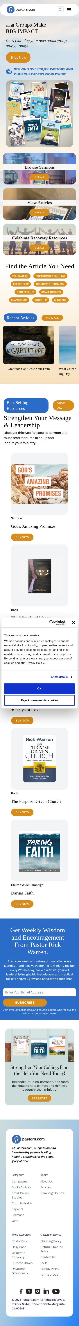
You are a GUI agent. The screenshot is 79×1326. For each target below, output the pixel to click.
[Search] (60, 9)
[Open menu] (69, 9)
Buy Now (22, 537)
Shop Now (18, 57)
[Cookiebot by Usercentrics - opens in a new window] (49, 622)
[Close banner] (73, 622)
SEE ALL (39, 176)
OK (39, 688)
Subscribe (25, 1002)
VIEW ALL (52, 317)
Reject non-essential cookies (39, 700)
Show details (59, 676)
